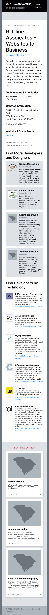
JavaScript (20, 388)
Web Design (12, 99)
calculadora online (18, 529)
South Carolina (18, 25)
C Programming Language (27, 365)
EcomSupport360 (28, 215)
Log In (37, 4)
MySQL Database (23, 336)
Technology (26, 609)
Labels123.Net (27, 190)
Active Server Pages (24, 316)
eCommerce (12, 96)
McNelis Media (16, 481)
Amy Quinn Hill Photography (23, 578)
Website (9, 135)
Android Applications (24, 406)
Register (38, 7)
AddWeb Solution (28, 251)
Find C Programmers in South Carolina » (29, 382)
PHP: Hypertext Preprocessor (28, 294)
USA (9, 3)
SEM (30, 96)
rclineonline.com (17, 55)
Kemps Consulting (29, 164)
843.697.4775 (19, 124)
